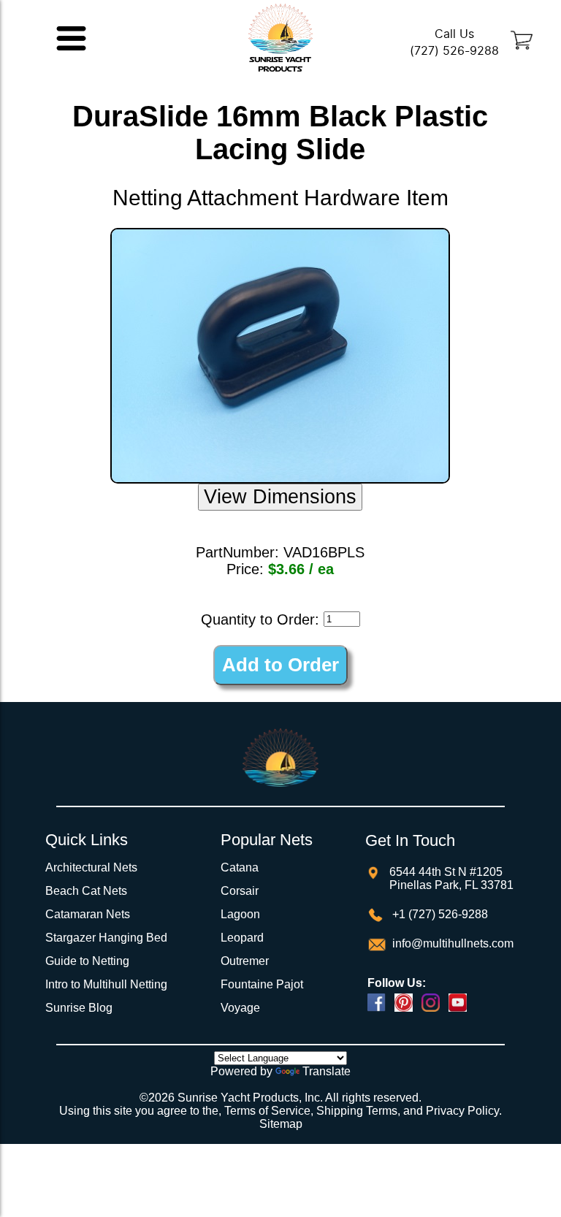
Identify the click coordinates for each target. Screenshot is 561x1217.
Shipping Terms (356, 1111)
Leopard (242, 937)
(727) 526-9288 (454, 50)
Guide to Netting (87, 961)
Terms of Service (267, 1111)
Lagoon (240, 914)
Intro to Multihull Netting (106, 984)
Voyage (240, 1008)
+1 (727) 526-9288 (438, 914)
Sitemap (280, 1124)
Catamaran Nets (87, 914)
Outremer (245, 961)
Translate (326, 1071)
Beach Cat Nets (86, 891)
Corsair (240, 891)
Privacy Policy (462, 1111)
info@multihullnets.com (451, 943)
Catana (240, 867)
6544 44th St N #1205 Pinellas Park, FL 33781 (451, 878)
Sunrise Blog (78, 1008)
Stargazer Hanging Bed (106, 937)
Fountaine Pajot (262, 984)
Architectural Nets (91, 867)
